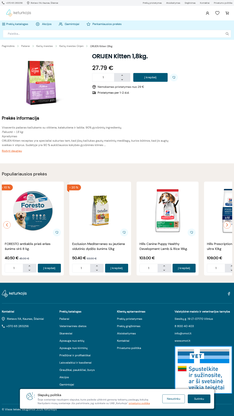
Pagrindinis (8, 46)
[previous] (7, 225)
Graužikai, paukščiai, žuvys (77, 370)
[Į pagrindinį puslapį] (18, 13)
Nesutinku (173, 399)
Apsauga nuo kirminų (73, 348)
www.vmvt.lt (182, 341)
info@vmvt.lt (183, 333)
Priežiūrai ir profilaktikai (75, 355)
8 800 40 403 (184, 326)
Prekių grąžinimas (128, 326)
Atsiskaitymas (126, 333)
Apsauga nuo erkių (71, 341)
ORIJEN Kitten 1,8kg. (101, 46)
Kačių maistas (44, 46)
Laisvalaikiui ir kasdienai (75, 363)
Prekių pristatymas (129, 319)
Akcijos (64, 377)
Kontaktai (123, 341)
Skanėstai (65, 333)
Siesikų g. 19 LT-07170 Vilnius (194, 319)
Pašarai (25, 46)
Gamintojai (66, 384)
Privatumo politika (129, 348)
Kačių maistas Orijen (71, 46)
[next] (227, 225)
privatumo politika (139, 403)
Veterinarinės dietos (72, 326)
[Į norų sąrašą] (217, 13)
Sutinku (199, 399)
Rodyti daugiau (12, 151)
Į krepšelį (150, 77)
